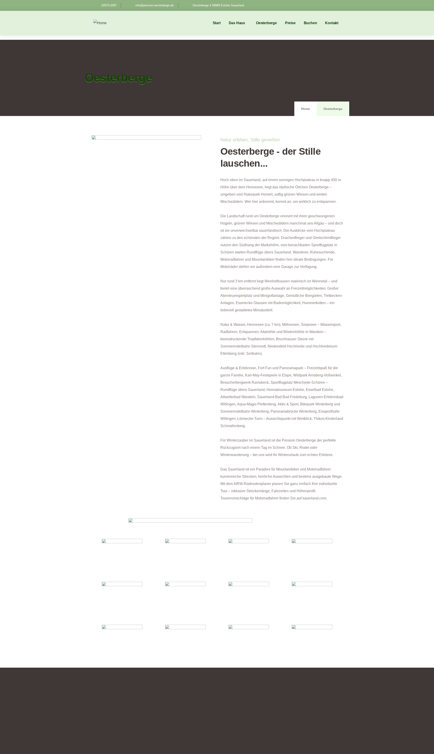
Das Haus (237, 23)
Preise (290, 23)
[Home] (100, 23)
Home (305, 109)
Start (217, 23)
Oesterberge (266, 23)
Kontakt (331, 23)
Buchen (310, 23)
